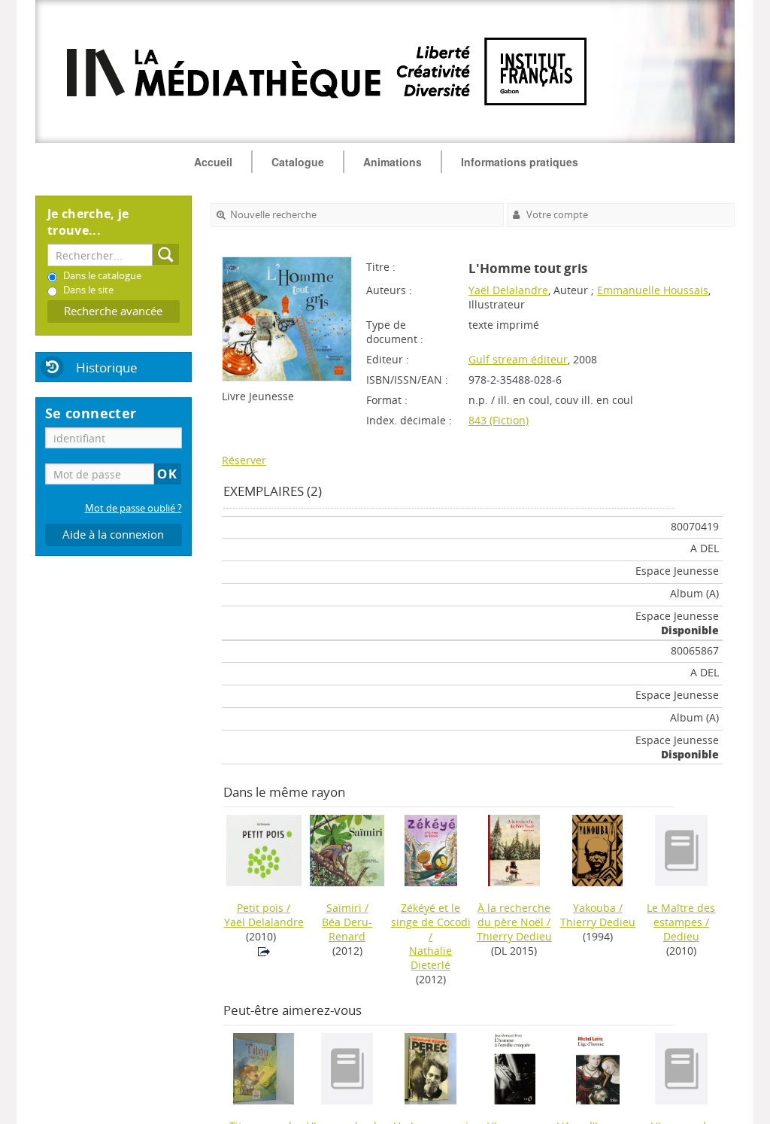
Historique (107, 367)
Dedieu (681, 936)
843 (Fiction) (498, 420)
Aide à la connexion (113, 534)
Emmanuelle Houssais (652, 290)
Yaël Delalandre (508, 290)
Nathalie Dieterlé (430, 957)
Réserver (244, 460)
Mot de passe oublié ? (133, 508)
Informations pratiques (519, 161)
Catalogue (297, 161)
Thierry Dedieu (514, 936)
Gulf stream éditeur (518, 359)
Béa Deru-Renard (347, 929)
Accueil (213, 161)
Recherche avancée (113, 311)
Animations (392, 161)
